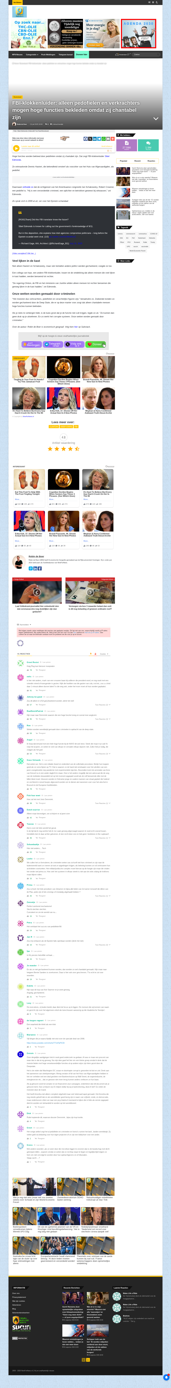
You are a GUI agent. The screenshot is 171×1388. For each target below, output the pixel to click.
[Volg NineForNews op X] (74, 344)
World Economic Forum (137, 251)
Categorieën (31, 55)
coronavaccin (130, 234)
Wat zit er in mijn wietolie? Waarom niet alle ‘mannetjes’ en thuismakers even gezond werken (145, 179)
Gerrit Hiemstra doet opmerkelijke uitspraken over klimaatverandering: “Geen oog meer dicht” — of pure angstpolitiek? (145, 170)
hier (76, 327)
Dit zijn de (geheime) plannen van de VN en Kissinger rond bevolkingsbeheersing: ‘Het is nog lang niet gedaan (58, 1229)
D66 (121, 238)
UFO (128, 246)
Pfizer (122, 242)
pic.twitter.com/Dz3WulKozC (62, 237)
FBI (76, 427)
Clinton (54, 427)
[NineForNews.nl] (18, 11)
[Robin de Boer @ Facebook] (40, 570)
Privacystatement (19, 1297)
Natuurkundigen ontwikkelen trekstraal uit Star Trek (100, 1198)
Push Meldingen (48, 55)
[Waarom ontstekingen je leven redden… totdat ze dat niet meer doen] (123, 192)
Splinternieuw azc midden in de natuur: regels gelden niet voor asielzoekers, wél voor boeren (143, 212)
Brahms (126, 1316)
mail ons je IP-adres (92, 632)
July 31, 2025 (76, 243)
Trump (152, 242)
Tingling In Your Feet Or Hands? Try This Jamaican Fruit (29, 380)
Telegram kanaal (66, 55)
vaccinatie (144, 246)
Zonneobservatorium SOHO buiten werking (70, 1198)
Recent (137, 161)
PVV (129, 242)
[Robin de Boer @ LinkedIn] (35, 570)
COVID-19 (153, 234)
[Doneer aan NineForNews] (95, 344)
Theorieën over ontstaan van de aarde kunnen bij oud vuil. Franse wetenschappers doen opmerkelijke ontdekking (94, 1260)
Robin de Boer (22, 124)
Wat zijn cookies (18, 1301)
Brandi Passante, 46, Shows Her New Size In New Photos (98, 380)
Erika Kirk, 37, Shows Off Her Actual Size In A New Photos (63, 412)
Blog (14, 1309)
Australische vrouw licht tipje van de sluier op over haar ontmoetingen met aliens (25, 1260)
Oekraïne (152, 238)
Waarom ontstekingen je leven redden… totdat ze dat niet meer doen (143, 190)
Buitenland (23, 63)
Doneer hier (81, 54)
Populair (123, 161)
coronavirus (143, 234)
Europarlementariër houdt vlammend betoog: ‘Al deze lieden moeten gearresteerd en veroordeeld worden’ (58, 1258)
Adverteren (16, 1305)
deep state (66, 427)
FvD (133, 238)
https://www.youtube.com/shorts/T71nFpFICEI (46, 1043)
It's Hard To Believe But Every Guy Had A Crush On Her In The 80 (29, 412)
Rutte (145, 242)
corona (120, 234)
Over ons (16, 1293)
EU (127, 238)
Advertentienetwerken (21, 1313)
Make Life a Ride (130, 1293)
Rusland (137, 242)
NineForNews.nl (28, 416)
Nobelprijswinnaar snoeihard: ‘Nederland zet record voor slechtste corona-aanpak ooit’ (95, 1229)
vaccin (135, 246)
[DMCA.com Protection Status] (35, 1339)
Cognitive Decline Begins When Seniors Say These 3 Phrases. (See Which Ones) (63, 381)
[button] (16, 148)
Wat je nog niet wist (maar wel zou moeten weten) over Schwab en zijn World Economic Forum (34, 1199)
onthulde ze (28, 187)
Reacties (151, 161)
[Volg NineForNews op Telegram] (53, 344)
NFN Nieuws (17, 55)
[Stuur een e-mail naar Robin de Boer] (31, 570)
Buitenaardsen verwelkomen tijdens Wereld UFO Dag (22, 1229)
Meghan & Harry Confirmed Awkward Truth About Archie (98, 412)
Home (16, 63)
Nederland (141, 238)
